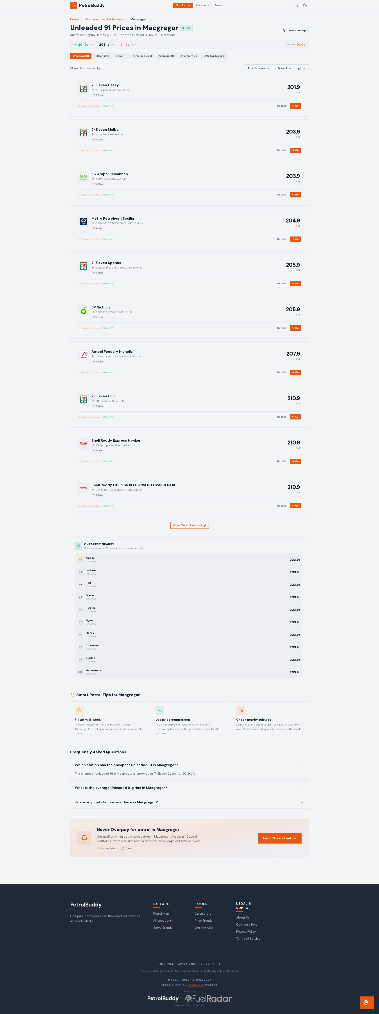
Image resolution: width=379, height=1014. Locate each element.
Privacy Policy (246, 931)
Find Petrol (182, 5)
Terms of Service (248, 939)
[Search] (296, 5)
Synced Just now (90, 105)
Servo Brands (162, 928)
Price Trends (203, 921)
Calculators (203, 913)
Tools (218, 5)
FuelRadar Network (189, 1005)
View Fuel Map (297, 30)
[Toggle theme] (305, 5)
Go (297, 105)
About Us (243, 917)
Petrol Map (161, 913)
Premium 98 (189, 56)
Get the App (204, 928)
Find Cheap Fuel (277, 838)
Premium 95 (166, 56)
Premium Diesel (141, 56)
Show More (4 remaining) (189, 525)
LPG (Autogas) (214, 56)
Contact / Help (246, 924)
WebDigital (196, 985)
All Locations (162, 921)
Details (281, 105)
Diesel (120, 56)
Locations (202, 5)
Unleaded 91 (81, 56)
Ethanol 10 (102, 56)
